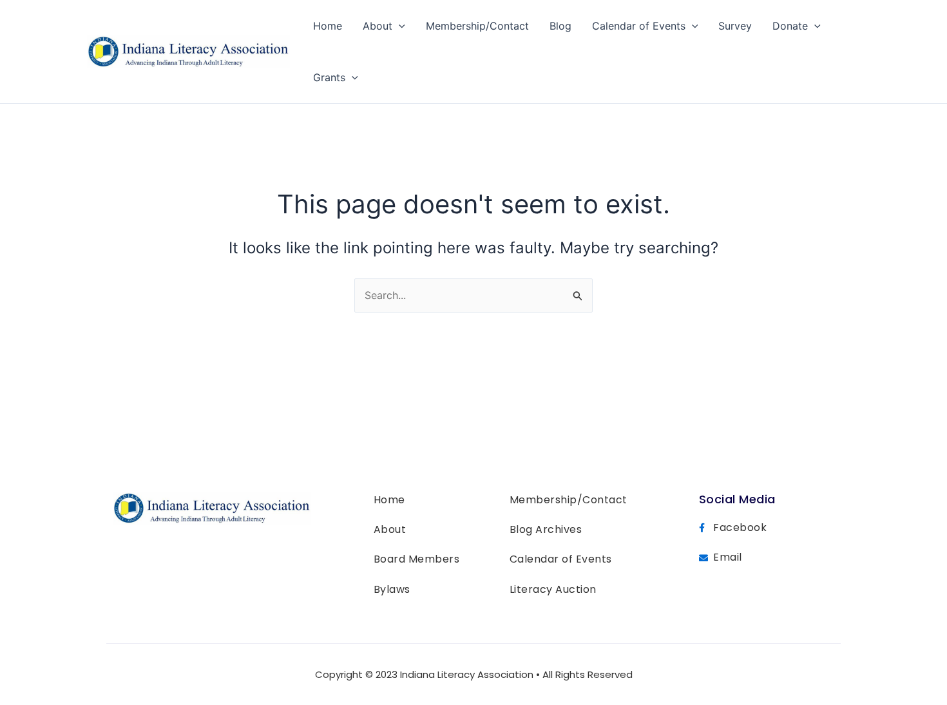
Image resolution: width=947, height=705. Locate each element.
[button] (398, 26)
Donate (790, 25)
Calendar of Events (638, 25)
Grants (329, 77)
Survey (735, 25)
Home (327, 25)
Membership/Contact (477, 25)
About (377, 25)
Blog (560, 25)
